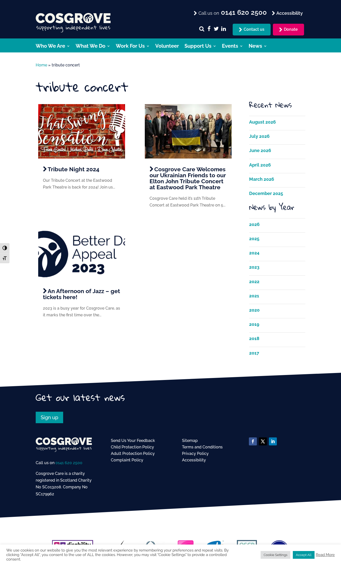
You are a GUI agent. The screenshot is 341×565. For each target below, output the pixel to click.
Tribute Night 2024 (73, 169)
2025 (254, 238)
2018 (254, 338)
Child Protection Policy (132, 447)
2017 (254, 353)
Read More (325, 555)
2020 (254, 310)
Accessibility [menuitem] (289, 13)
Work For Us (130, 46)
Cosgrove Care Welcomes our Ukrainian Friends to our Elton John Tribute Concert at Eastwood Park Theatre (188, 178)
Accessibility (194, 460)
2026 (254, 224)
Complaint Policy (127, 460)
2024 (254, 252)
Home (41, 65)
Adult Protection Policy (133, 453)
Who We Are (50, 46)
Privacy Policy (195, 453)
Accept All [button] (304, 555)
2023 (254, 267)
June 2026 (260, 150)
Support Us (197, 46)
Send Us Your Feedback (133, 440)
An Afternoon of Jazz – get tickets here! (81, 294)
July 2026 (259, 136)
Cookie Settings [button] (275, 555)
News (255, 46)
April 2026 (260, 165)
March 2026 (261, 179)
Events (230, 46)
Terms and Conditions (202, 447)
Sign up (49, 417)
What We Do (90, 46)
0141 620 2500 (68, 462)
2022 (254, 281)
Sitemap (190, 440)
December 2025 (266, 193)
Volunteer (167, 46)
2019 (254, 324)
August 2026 (262, 122)
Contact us (254, 29)
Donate (291, 29)
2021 (254, 295)
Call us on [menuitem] (232, 12)
